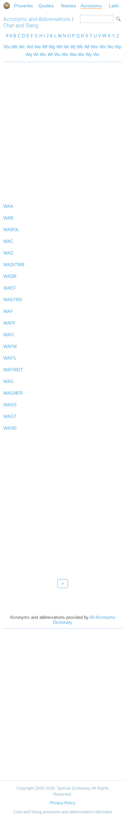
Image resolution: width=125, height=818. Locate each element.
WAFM (10, 346)
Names (68, 5)
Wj (72, 46)
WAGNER (13, 393)
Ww (73, 54)
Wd (30, 46)
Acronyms (91, 5)
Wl (86, 46)
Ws (43, 54)
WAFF (9, 323)
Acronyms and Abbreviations (36, 19)
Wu (57, 54)
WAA (8, 206)
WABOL (11, 229)
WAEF (9, 288)
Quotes (46, 5)
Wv (65, 54)
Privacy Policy (62, 803)
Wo (110, 46)
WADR (9, 276)
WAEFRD (12, 299)
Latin (114, 5)
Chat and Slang (20, 25)
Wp (118, 46)
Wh (59, 46)
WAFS (9, 358)
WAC (8, 241)
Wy (89, 54)
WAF (8, 311)
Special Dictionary (6, 5)
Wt (50, 54)
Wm (94, 46)
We (37, 46)
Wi (66, 46)
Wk (80, 46)
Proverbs (23, 5)
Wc (22, 46)
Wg (52, 46)
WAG (8, 381)
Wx (81, 54)
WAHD (9, 428)
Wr (36, 54)
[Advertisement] (62, 131)
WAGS (10, 404)
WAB (8, 218)
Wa (7, 46)
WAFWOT (13, 369)
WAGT (9, 416)
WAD (8, 253)
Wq (29, 54)
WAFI (8, 334)
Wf (44, 46)
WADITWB (13, 264)
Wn (103, 46)
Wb (14, 46)
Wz (96, 54)
